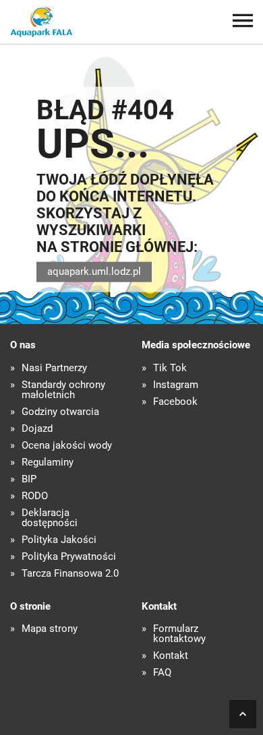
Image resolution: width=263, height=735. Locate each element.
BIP (29, 479)
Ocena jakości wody (67, 446)
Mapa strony (50, 629)
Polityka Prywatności (69, 557)
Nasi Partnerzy (54, 368)
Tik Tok (170, 368)
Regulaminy (48, 462)
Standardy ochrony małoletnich (63, 390)
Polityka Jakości (59, 540)
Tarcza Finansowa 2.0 (70, 574)
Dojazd (37, 429)
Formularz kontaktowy (179, 634)
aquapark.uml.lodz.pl (94, 271)
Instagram (175, 385)
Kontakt (170, 656)
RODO (35, 496)
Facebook (175, 402)
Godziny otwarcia (60, 412)
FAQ (162, 673)
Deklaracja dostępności (50, 518)
